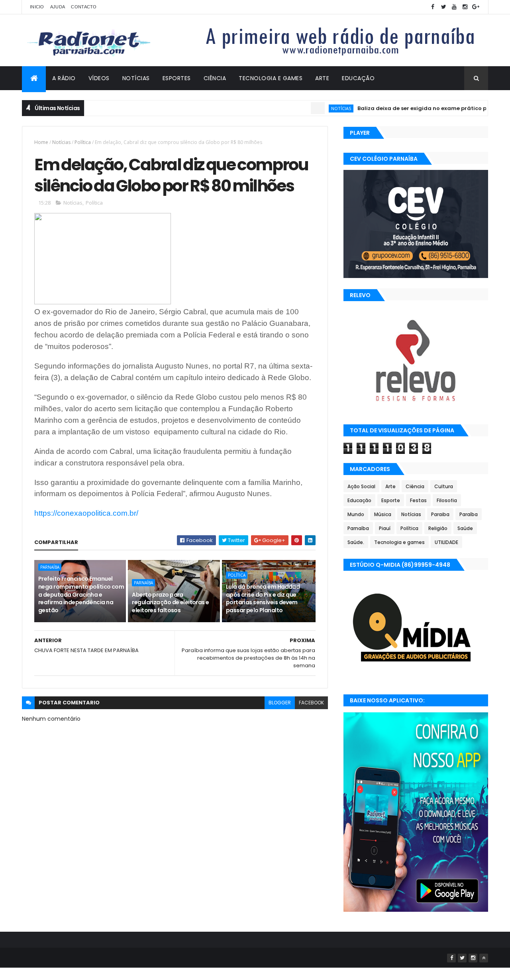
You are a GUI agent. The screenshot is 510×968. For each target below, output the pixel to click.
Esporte (390, 500)
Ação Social (361, 486)
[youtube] (454, 7)
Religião (437, 528)
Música (382, 514)
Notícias (136, 78)
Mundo (355, 514)
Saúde (465, 528)
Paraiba (440, 514)
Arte (322, 78)
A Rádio (64, 78)
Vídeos (99, 78)
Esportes (177, 78)
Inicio (37, 6)
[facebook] (432, 7)
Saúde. (355, 542)
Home (41, 142)
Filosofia (447, 500)
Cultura (443, 486)
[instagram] (465, 7)
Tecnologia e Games (270, 78)
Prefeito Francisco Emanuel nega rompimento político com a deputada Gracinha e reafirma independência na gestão (81, 594)
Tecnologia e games (399, 542)
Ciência (215, 78)
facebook (311, 702)
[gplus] (475, 7)
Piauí (384, 528)
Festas (418, 500)
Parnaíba (49, 567)
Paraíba (468, 514)
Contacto (83, 6)
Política (83, 142)
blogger (280, 702)
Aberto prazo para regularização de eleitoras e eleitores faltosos (170, 602)
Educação (358, 78)
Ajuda (57, 6)
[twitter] (443, 7)
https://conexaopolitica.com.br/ (86, 513)
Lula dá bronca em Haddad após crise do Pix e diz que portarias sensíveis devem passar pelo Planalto (263, 598)
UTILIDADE (446, 542)
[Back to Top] (483, 958)
